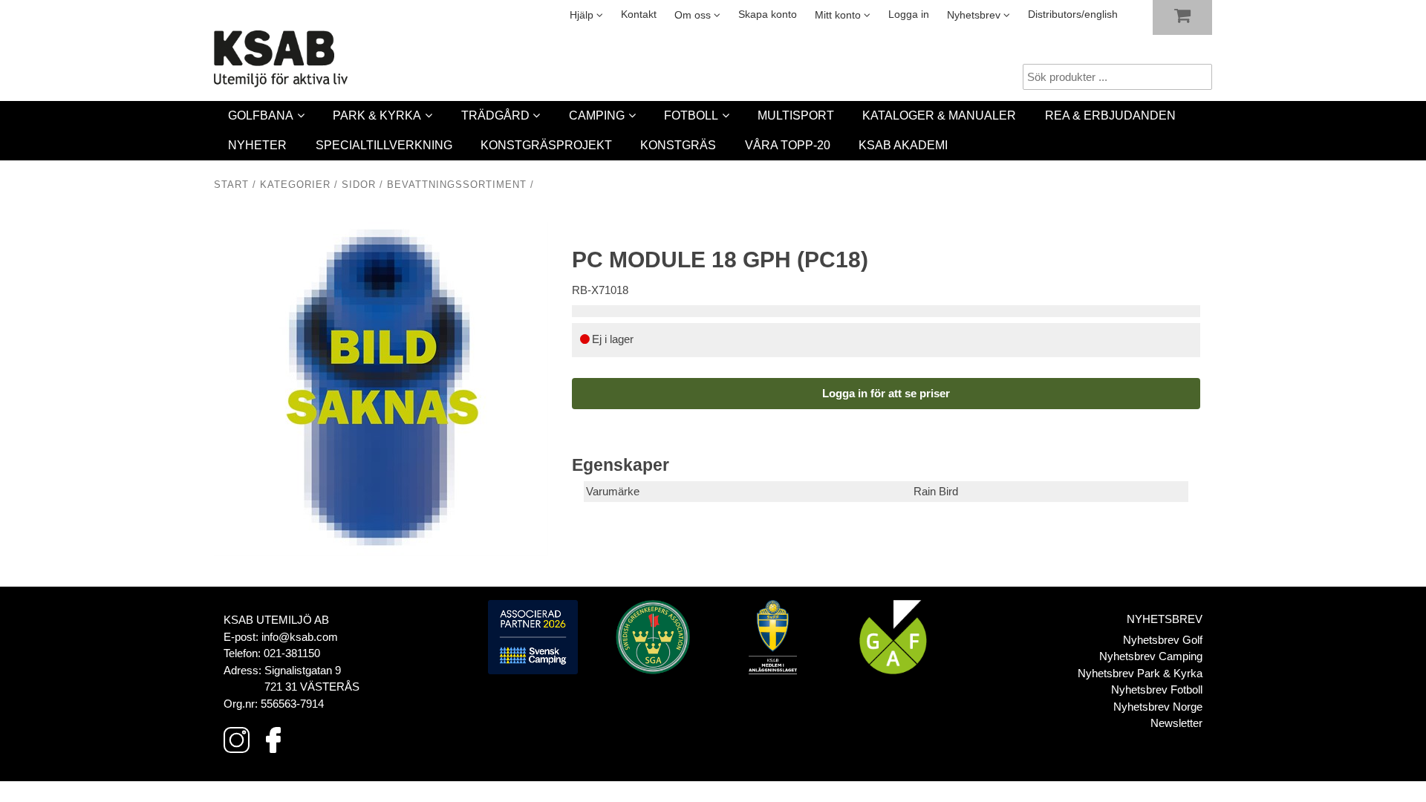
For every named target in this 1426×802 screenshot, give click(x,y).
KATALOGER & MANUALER (939, 115)
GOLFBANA (260, 115)
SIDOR (359, 185)
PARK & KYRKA (377, 115)
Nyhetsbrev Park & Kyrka (1140, 673)
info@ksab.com (299, 636)
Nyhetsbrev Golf (1162, 639)
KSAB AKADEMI (903, 145)
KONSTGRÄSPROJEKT (546, 145)
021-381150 (292, 653)
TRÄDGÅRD (495, 115)
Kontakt (639, 14)
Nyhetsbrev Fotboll (1156, 689)
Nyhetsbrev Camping (1150, 656)
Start (231, 185)
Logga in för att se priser (886, 393)
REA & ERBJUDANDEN (1110, 115)
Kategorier (295, 185)
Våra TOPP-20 (787, 145)
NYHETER (257, 145)
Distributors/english (1073, 14)
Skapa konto (767, 14)
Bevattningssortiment (457, 185)
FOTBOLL (691, 115)
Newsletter (1176, 723)
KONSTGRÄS (678, 145)
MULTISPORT (796, 115)
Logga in (908, 14)
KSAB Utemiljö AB (276, 619)
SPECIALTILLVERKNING (384, 145)
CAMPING (597, 115)
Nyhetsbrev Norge (1157, 706)
